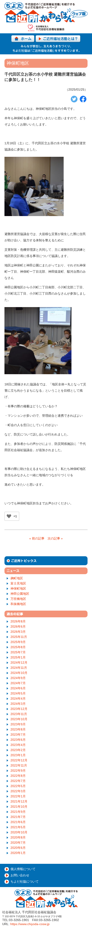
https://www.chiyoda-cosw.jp (30, 924)
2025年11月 (18, 637)
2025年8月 (18, 647)
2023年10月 (18, 719)
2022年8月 (18, 775)
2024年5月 (18, 693)
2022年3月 (18, 791)
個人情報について (23, 869)
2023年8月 (18, 729)
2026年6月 (18, 626)
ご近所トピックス (46, 560)
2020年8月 (18, 837)
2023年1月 (18, 755)
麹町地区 (16, 578)
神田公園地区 (19, 593)
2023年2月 (18, 750)
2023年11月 (18, 714)
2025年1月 (18, 657)
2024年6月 (18, 688)
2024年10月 (18, 673)
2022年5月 (18, 786)
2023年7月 (18, 734)
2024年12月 (18, 662)
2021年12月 (18, 801)
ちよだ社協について (24, 881)
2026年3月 (18, 631)
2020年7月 (18, 842)
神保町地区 (18, 588)
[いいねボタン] (9, 516)
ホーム (23, 38)
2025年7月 (18, 652)
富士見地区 (18, 583)
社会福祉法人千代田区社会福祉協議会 (46, 28)
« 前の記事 (36, 538)
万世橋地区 (18, 599)
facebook (83, 99)
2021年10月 (18, 806)
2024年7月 (18, 683)
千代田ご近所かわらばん (46, 12)
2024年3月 (18, 703)
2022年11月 (18, 765)
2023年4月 (18, 745)
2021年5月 (18, 827)
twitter (74, 99)
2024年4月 (18, 698)
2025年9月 (18, 642)
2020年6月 (18, 847)
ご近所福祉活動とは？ (58, 38)
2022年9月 (18, 770)
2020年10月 (18, 832)
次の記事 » (55, 538)
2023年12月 (18, 709)
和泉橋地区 (18, 604)
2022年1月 (18, 796)
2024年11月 (18, 667)
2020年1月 (18, 853)
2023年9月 (18, 724)
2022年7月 (18, 781)
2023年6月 (18, 739)
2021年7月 (18, 817)
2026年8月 (18, 621)
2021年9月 (18, 811)
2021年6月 (18, 822)
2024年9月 (18, 678)
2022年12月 (18, 760)
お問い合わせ (19, 875)
